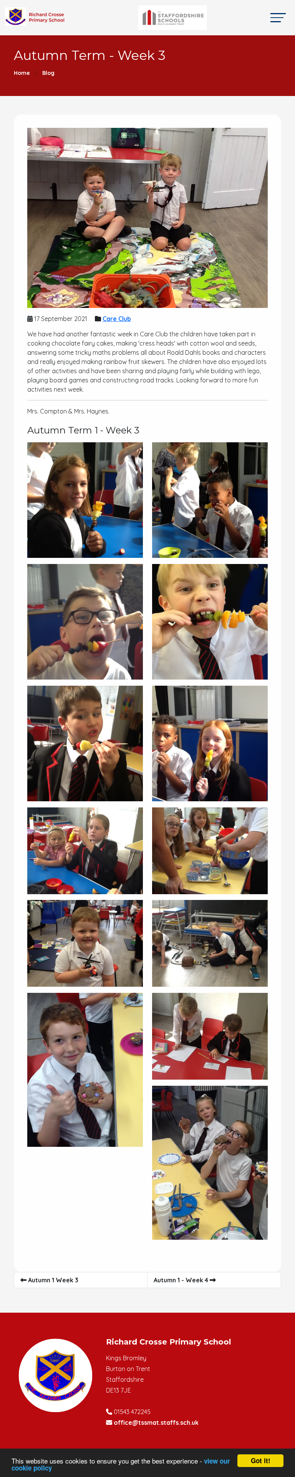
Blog (48, 72)
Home (22, 72)
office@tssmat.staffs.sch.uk (156, 1422)
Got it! (260, 1460)
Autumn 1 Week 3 (52, 1280)
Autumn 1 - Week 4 (182, 1280)
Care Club (117, 319)
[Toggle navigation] (278, 17)
